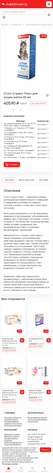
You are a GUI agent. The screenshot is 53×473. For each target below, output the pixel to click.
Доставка (43, 180)
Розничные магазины (12, 425)
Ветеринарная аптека (37, 417)
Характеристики (26, 180)
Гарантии (17, 417)
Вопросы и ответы (11, 436)
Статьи (31, 419)
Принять (45, 450)
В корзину (13, 165)
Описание (9, 180)
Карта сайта (33, 421)
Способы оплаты (11, 419)
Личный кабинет (40, 419)
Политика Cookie (10, 464)
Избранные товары (12, 434)
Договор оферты (11, 438)
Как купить (8, 417)
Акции (19, 423)
